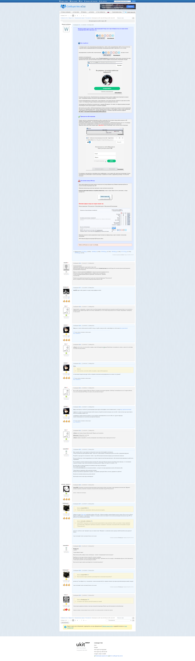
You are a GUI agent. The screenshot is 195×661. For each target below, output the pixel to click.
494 (68, 515)
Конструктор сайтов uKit (100, 651)
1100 (68, 606)
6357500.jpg (84, 251)
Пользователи (88, 617)
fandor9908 (65, 448)
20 (80, 344)
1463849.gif (94, 251)
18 (80, 306)
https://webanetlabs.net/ (77, 333)
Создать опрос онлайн (100, 653)
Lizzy (65, 306)
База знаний (74, 1)
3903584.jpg (114, 251)
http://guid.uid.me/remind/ (125, 409)
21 (80, 363)
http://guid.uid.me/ (124, 328)
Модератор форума (66, 24)
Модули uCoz (71, 617)
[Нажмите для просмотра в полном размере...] (105, 77)
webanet (65, 325)
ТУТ (74, 332)
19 (80, 325)
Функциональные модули (79, 617)
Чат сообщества (101, 12)
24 (80, 430)
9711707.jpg (124, 251)
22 (80, 388)
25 (80, 449)
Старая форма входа (117, 12)
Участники (76, 12)
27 (80, 503)
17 (80, 287)
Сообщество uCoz (64, 617)
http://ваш (84, 514)
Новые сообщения (66, 12)
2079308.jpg (77, 252)
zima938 (65, 262)
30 (80, 595)
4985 (69, 336)
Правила (84, 12)
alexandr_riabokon (65, 484)
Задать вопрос (64, 1)
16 (80, 263)
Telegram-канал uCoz (107, 626)
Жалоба (92, 12)
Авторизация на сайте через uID (98, 617)
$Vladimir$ (65, 287)
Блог (81, 1)
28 (80, 546)
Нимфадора (65, 503)
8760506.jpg (104, 251)
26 (80, 484)
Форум (96, 647)
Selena (65, 594)
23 (80, 406)
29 (80, 570)
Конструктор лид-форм (100, 649)
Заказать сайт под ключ (92, 1)
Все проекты (104, 1)
